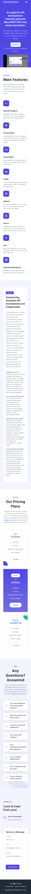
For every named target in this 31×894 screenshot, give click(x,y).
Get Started (15, 45)
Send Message (12, 867)
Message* (8, 853)
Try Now (15, 559)
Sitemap (19, 883)
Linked (12, 883)
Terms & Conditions (20, 886)
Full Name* (8, 836)
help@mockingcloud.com (19, 694)
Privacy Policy (9, 886)
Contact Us (15, 623)
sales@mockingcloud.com (12, 520)
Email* (7, 844)
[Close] (27, 797)
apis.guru (21, 273)
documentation (21, 689)
